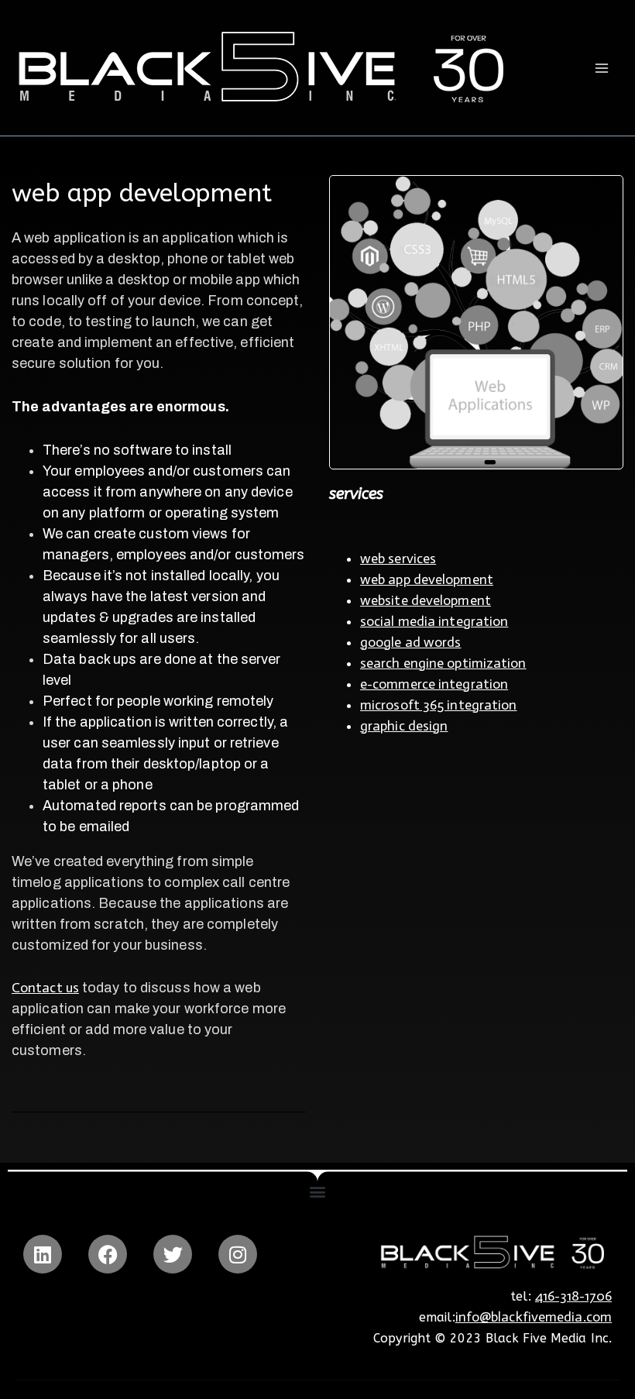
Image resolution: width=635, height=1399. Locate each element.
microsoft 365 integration (438, 704)
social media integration (434, 621)
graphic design (404, 725)
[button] (317, 1191)
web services (398, 558)
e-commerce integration (434, 684)
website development (425, 600)
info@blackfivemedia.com (533, 1316)
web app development (426, 579)
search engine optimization (443, 663)
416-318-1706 (573, 1295)
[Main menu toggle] (601, 68)
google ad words (411, 642)
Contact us (45, 987)
